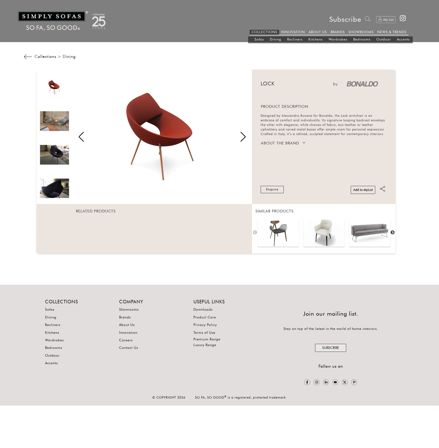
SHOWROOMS (361, 32)
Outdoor (383, 39)
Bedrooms (361, 39)
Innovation (128, 332)
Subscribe (345, 19)
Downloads (203, 309)
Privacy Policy (205, 325)
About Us (127, 325)
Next (392, 232)
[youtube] (335, 382)
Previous (255, 232)
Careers (126, 340)
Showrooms (129, 309)
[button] (243, 137)
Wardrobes (338, 39)
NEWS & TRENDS (392, 32)
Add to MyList (363, 190)
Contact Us (128, 348)
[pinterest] (354, 382)
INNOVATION (293, 32)
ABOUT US (318, 32)
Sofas (259, 39)
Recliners (294, 39)
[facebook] (307, 382)
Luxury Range (204, 345)
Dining (275, 39)
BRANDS (338, 32)
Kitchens (315, 39)
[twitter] (345, 382)
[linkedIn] (326, 382)
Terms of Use (204, 332)
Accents (403, 39)
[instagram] (316, 382)
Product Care (204, 317)
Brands (125, 317)
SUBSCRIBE (330, 348)
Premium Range (206, 339)
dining (69, 57)
